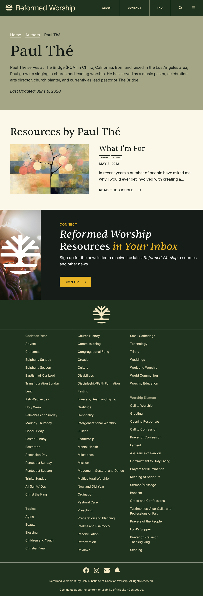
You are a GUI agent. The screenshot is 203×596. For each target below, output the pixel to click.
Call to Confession (143, 429)
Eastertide (32, 447)
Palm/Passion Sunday (41, 415)
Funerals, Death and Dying (97, 399)
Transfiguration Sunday (42, 383)
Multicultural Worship (93, 478)
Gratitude (84, 407)
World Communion (144, 375)
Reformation (87, 542)
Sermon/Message (143, 485)
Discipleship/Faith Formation (99, 383)
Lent (28, 391)
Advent (30, 344)
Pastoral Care (88, 502)
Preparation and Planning (96, 518)
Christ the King (36, 494)
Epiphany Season (38, 367)
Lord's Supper (140, 529)
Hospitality (86, 415)
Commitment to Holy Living (150, 461)
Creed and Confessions (147, 501)
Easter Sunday (36, 439)
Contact (134, 7)
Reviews (84, 550)
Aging (29, 517)
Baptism (136, 493)
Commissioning (89, 344)
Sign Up (72, 282)
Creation (84, 360)
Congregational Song (93, 352)
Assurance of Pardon (145, 453)
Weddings (137, 360)
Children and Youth (39, 540)
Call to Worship (141, 406)
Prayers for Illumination (147, 469)
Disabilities (86, 375)
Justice (83, 431)
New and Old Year (91, 486)
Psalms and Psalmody (94, 526)
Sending (136, 550)
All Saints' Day (36, 486)
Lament (135, 445)
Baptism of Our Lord (40, 375)
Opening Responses (144, 421)
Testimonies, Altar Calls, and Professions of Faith (150, 511)
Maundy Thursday (38, 423)
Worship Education (144, 383)
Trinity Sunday (35, 478)
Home (15, 35)
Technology (138, 344)
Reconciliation (88, 534)
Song (116, 157)
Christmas (32, 352)
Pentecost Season (38, 471)
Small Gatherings (142, 336)
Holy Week (33, 407)
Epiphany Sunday (38, 360)
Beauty (30, 524)
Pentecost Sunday (38, 463)
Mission (83, 463)
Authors (32, 35)
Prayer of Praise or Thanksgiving (144, 539)
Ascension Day (36, 455)
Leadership (86, 439)
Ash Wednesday (37, 399)
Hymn (104, 157)
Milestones (86, 455)
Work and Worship (143, 367)
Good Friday (34, 431)
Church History (89, 336)
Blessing (31, 532)
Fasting (83, 391)
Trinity (134, 352)
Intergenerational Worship (97, 423)
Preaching (85, 510)
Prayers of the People (146, 521)
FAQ (160, 7)
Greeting (136, 413)
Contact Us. (136, 589)
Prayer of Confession (145, 437)
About (107, 7)
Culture (83, 367)
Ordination (85, 494)
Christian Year (35, 548)
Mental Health (88, 447)
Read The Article (117, 190)
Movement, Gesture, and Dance (101, 471)
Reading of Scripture (145, 477)
